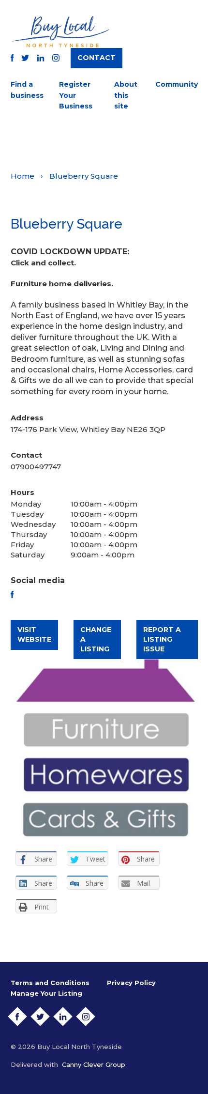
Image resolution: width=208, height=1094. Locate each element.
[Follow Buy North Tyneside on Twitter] (25, 58)
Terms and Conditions (50, 982)
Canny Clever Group (93, 1064)
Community (176, 84)
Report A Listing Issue (162, 639)
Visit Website (34, 634)
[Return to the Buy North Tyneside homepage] (60, 31)
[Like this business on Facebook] (12, 594)
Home (22, 176)
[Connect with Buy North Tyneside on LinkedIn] (41, 58)
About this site (125, 95)
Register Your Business (75, 95)
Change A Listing (95, 639)
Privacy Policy (131, 982)
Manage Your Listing (46, 993)
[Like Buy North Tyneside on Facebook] (12, 58)
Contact (96, 57)
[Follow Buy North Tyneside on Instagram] (55, 58)
